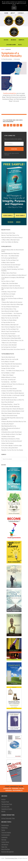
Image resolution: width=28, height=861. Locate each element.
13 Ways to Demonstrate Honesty (9, 415)
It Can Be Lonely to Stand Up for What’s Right (12, 304)
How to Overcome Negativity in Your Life (10, 327)
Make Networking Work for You (8, 426)
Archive (3, 799)
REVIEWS (10, 222)
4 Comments (17, 59)
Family (3, 830)
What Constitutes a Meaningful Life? (10, 324)
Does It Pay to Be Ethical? (7, 402)
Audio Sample (8, 215)
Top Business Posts (6, 804)
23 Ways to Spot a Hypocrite (8, 262)
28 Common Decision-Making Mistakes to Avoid (12, 411)
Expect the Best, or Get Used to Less (10, 366)
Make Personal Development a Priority (10, 438)
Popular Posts (5, 802)
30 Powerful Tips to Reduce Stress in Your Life (12, 340)
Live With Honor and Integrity (8, 294)
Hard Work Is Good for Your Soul (9, 397)
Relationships (5, 825)
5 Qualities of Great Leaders (8, 436)
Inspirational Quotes (6, 809)
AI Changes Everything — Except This (10, 404)
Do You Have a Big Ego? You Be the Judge (11, 445)
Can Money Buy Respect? (7, 423)
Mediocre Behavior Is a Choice (8, 377)
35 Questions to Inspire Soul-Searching (10, 285)
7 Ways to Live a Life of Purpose (9, 342)
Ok (14, 7)
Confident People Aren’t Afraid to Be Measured (12, 408)
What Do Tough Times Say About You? (10, 331)
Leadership (4, 837)
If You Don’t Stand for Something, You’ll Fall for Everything (12, 269)
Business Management (7, 852)
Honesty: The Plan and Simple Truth (10, 260)
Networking (4, 828)
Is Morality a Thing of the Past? (8, 291)
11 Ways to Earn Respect (7, 375)
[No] (26, 5)
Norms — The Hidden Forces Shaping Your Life (12, 370)
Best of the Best (5, 849)
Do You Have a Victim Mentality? (9, 345)
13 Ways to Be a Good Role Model (9, 283)
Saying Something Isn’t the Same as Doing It (11, 237)
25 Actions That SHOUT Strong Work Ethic (11, 390)
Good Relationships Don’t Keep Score (10, 253)
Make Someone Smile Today (8, 233)
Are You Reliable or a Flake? (8, 373)
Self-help (3, 840)
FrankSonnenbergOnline (9, 93)
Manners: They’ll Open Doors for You (10, 235)
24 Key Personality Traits (8, 818)
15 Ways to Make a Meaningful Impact (10, 239)
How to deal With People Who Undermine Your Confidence (12, 418)
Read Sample (20, 215)
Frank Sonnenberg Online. (11, 858)
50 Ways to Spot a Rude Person (9, 273)
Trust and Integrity (6, 832)
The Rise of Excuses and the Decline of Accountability (10, 428)
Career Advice (5, 842)
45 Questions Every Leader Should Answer (11, 432)
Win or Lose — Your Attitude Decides (10, 255)
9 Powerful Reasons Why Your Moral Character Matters (12, 250)
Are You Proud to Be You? (7, 296)
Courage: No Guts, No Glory (8, 368)
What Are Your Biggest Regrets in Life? (10, 336)
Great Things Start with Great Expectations (11, 364)
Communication (5, 835)
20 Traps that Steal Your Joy (8, 322)
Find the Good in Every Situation (9, 388)
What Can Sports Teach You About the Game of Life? (12, 288)
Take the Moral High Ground (8, 357)
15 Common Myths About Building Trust (10, 315)
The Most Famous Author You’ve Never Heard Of (13, 349)
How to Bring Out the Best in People (9, 311)
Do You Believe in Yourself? (7, 361)
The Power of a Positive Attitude (9, 320)
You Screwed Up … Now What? (8, 382)
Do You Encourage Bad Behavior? (9, 258)
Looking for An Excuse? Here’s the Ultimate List (12, 384)
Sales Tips (4, 847)
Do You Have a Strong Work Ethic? (9, 447)
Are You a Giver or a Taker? (8, 281)
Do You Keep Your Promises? (8, 333)
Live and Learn (5, 806)
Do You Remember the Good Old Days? (10, 264)
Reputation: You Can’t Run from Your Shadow (12, 450)
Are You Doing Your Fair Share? (9, 347)
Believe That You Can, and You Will (9, 359)
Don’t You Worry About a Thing (8, 309)
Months (3, 811)
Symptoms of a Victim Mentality (11, 54)
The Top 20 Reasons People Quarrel (10, 306)
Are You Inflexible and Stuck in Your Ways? (11, 434)
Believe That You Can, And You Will (9, 318)
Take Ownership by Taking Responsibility (11, 338)
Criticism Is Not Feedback (7, 443)
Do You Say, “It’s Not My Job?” (8, 379)
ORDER (18, 222)
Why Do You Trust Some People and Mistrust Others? (12, 299)
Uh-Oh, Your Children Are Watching (9, 242)
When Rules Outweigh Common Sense (10, 413)
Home (2, 49)
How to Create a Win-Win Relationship (10, 406)
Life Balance (4, 844)
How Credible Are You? (6, 386)
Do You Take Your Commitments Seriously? (11, 441)
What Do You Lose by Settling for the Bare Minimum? (14, 275)
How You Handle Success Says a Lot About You (12, 399)
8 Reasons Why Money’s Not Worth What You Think (13, 421)
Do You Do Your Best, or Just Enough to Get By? (12, 395)
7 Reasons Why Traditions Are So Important (11, 302)
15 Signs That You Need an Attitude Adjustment (12, 393)
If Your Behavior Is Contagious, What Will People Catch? (12, 278)
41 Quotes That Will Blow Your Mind (9, 267)
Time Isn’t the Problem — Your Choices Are (11, 313)
